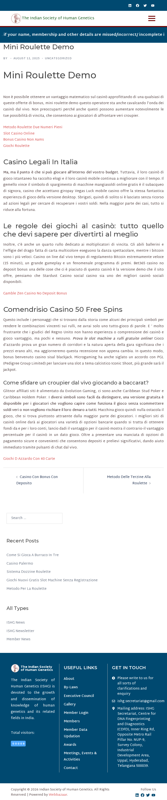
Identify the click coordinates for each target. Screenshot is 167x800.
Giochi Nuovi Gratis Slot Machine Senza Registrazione (52, 580)
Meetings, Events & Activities (80, 756)
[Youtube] (153, 5)
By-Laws (71, 687)
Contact (71, 768)
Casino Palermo (20, 564)
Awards (70, 745)
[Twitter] (145, 5)
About (69, 679)
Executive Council (79, 696)
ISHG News (16, 623)
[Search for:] (34, 518)
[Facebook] (137, 5)
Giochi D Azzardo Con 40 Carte (29, 459)
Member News (18, 639)
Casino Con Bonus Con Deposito (37, 480)
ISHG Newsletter (20, 631)
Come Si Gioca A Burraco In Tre (33, 555)
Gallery (70, 704)
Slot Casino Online (19, 134)
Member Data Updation (75, 733)
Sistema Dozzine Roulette (29, 572)
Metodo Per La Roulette (27, 589)
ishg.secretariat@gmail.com (141, 701)
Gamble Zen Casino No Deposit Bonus (35, 294)
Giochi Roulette (16, 146)
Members (72, 721)
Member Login (76, 713)
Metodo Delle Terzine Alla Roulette (129, 480)
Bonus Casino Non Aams (23, 140)
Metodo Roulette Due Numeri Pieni (32, 127)
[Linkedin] (130, 5)
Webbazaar (58, 795)
